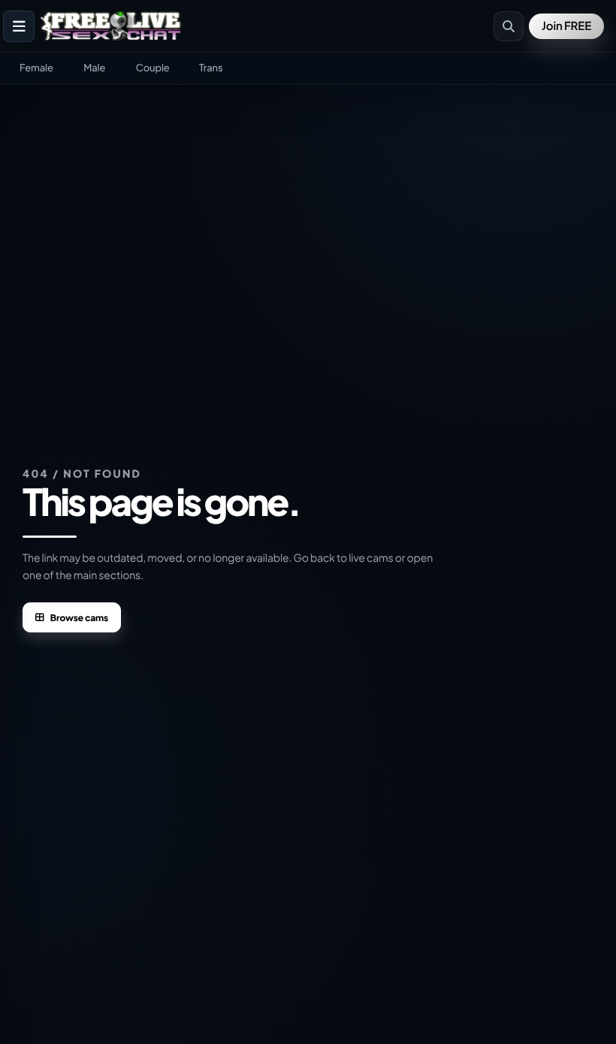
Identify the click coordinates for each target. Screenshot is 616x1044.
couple (153, 68)
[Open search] (509, 26)
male (94, 68)
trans (210, 68)
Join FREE (566, 26)
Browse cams (79, 617)
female (36, 68)
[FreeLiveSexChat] (112, 26)
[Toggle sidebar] (19, 26)
